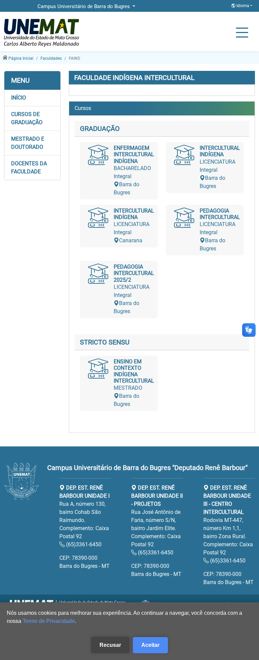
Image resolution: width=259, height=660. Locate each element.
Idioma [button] (242, 5)
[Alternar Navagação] (242, 33)
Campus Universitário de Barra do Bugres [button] (84, 6)
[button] (32, 98)
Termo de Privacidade (49, 621)
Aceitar (150, 645)
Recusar (110, 645)
